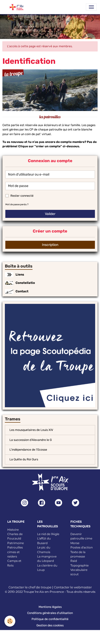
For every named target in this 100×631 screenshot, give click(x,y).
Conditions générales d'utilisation (50, 613)
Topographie (79, 565)
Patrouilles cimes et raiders (15, 552)
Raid (73, 561)
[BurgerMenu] (91, 7)
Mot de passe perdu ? (16, 204)
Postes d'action (81, 547)
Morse (74, 543)
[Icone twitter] (75, 502)
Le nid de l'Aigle (48, 534)
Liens (20, 274)
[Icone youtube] (58, 502)
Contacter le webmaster (73, 587)
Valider (50, 214)
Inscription (50, 245)
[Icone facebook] (41, 502)
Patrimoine (15, 543)
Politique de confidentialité (50, 619)
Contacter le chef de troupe (29, 587)
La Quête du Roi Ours (23, 459)
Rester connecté (21, 195)
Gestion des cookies (50, 625)
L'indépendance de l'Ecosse (28, 449)
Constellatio (25, 283)
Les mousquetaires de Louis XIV (31, 430)
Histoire (13, 529)
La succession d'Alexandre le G (30, 440)
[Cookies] (9, 621)
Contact (22, 291)
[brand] (14, 7)
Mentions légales (50, 607)
